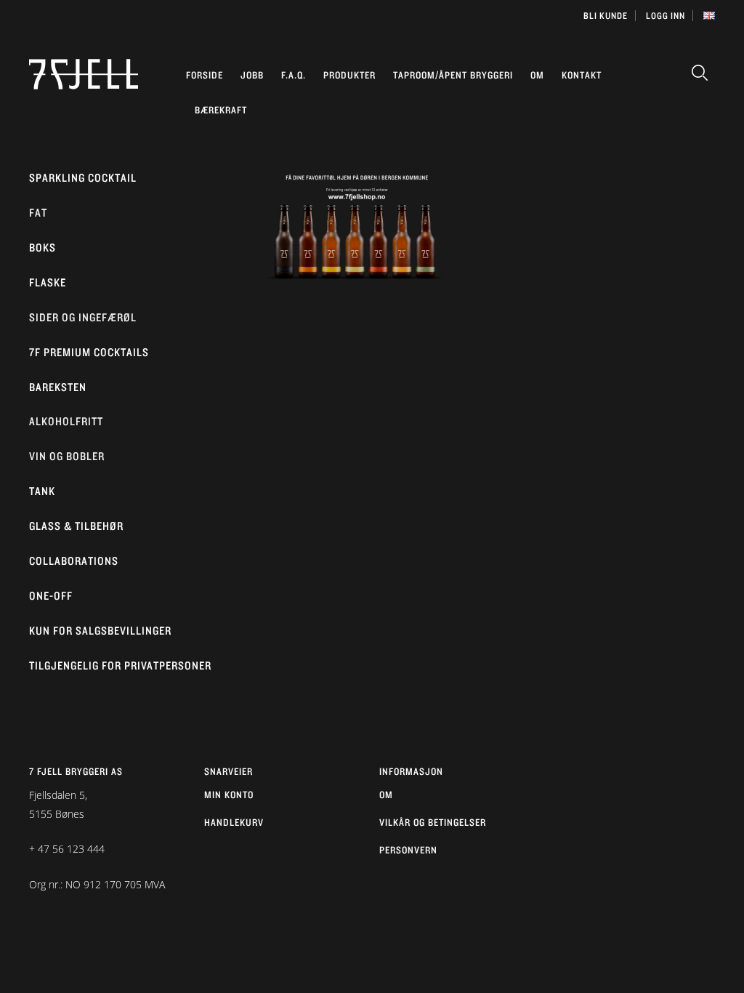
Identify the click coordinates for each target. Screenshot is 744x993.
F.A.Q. (293, 75)
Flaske (47, 282)
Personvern (408, 850)
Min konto (229, 794)
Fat (38, 213)
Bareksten (57, 387)
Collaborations (73, 561)
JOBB (252, 75)
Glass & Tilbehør (76, 526)
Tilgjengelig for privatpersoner (120, 665)
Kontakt (582, 75)
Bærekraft (221, 110)
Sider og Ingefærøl (83, 317)
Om (537, 75)
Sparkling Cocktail (83, 178)
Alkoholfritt (66, 421)
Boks (42, 247)
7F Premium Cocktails (89, 352)
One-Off (51, 596)
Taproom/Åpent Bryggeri (453, 75)
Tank (42, 491)
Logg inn (665, 15)
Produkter (349, 75)
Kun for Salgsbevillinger (100, 631)
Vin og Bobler (67, 456)
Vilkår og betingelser (432, 822)
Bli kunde (605, 15)
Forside (204, 75)
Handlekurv (234, 822)
